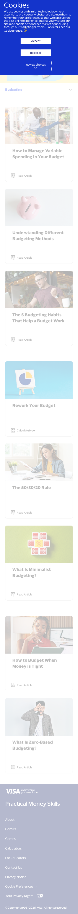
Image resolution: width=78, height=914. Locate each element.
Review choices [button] (36, 64)
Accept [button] (36, 40)
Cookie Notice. (13, 30)
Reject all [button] (35, 52)
